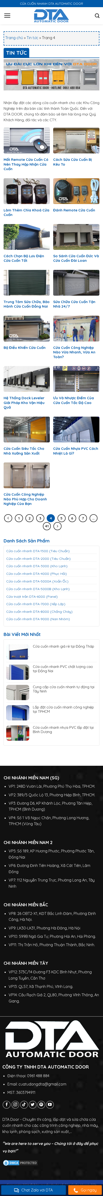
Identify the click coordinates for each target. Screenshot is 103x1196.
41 (47, 526)
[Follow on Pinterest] (41, 1105)
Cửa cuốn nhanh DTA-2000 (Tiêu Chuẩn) (38, 558)
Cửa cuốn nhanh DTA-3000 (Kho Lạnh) (37, 566)
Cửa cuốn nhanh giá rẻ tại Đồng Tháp (63, 646)
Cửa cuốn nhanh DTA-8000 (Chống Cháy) (39, 611)
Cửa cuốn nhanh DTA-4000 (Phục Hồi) (36, 574)
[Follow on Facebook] (7, 1105)
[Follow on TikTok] (24, 1105)
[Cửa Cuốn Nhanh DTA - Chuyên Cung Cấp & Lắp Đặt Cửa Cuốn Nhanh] (51, 15)
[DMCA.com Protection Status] (20, 1162)
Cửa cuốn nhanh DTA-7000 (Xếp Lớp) (35, 604)
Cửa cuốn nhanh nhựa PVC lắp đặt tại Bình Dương (63, 729)
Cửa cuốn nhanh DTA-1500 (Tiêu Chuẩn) (38, 551)
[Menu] (7, 15)
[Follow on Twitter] (33, 1105)
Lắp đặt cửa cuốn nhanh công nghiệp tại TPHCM (63, 709)
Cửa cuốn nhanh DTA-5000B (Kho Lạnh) (38, 589)
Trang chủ (14, 37)
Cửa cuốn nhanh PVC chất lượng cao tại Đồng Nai (63, 669)
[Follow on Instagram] (15, 1105)
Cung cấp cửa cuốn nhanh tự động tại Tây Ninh (63, 689)
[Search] (97, 15)
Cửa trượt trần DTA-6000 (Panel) (32, 596)
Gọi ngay (89, 1190)
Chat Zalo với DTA (37, 1190)
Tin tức (32, 37)
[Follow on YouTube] (50, 1105)
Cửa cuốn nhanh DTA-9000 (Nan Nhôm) (38, 619)
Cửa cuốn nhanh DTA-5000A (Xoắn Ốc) (37, 581)
